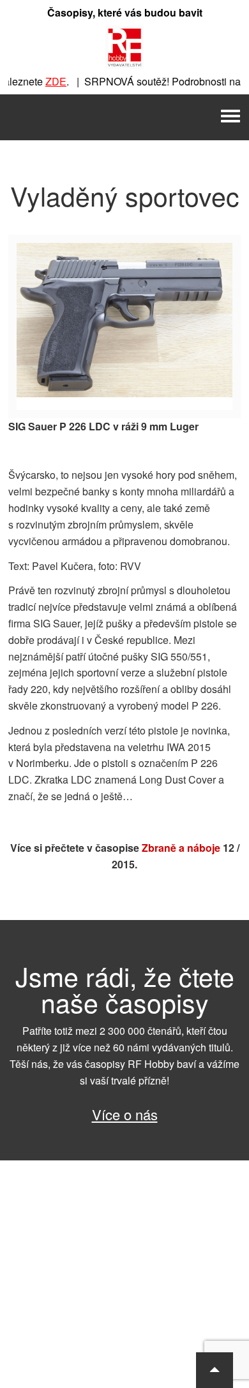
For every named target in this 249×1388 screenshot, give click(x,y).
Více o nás (125, 1114)
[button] (214, 1370)
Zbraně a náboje (181, 847)
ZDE (48, 81)
